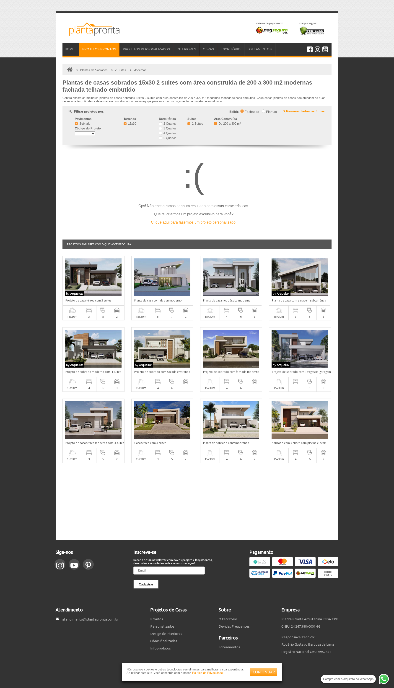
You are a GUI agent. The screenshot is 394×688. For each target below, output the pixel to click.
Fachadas (251, 111)
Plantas (271, 111)
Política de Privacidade (207, 673)
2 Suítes (197, 123)
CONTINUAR (264, 672)
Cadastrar (146, 584)
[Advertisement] (197, 501)
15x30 (131, 123)
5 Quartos (169, 138)
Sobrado (84, 123)
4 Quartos (169, 133)
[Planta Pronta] (90, 33)
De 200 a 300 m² (229, 123)
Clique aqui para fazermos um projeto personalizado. (193, 222)
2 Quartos (169, 123)
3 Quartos (169, 128)
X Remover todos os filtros (304, 111)
